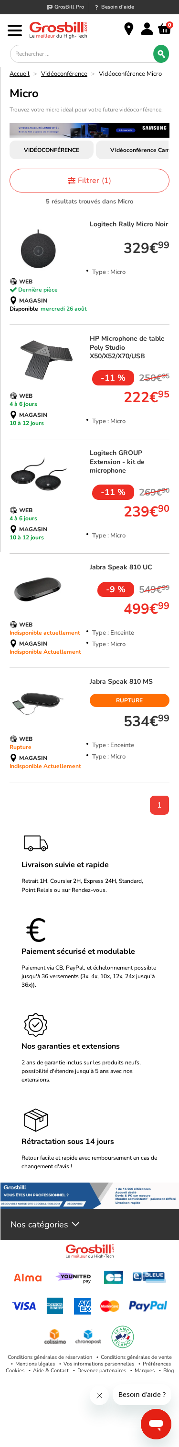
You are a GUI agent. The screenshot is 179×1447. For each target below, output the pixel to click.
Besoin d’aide (117, 6)
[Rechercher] (161, 54)
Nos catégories (39, 1224)
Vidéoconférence (64, 74)
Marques (145, 1370)
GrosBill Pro (69, 6)
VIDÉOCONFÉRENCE (51, 150)
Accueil (20, 74)
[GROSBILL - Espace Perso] (147, 29)
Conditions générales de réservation (50, 1357)
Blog (168, 1370)
